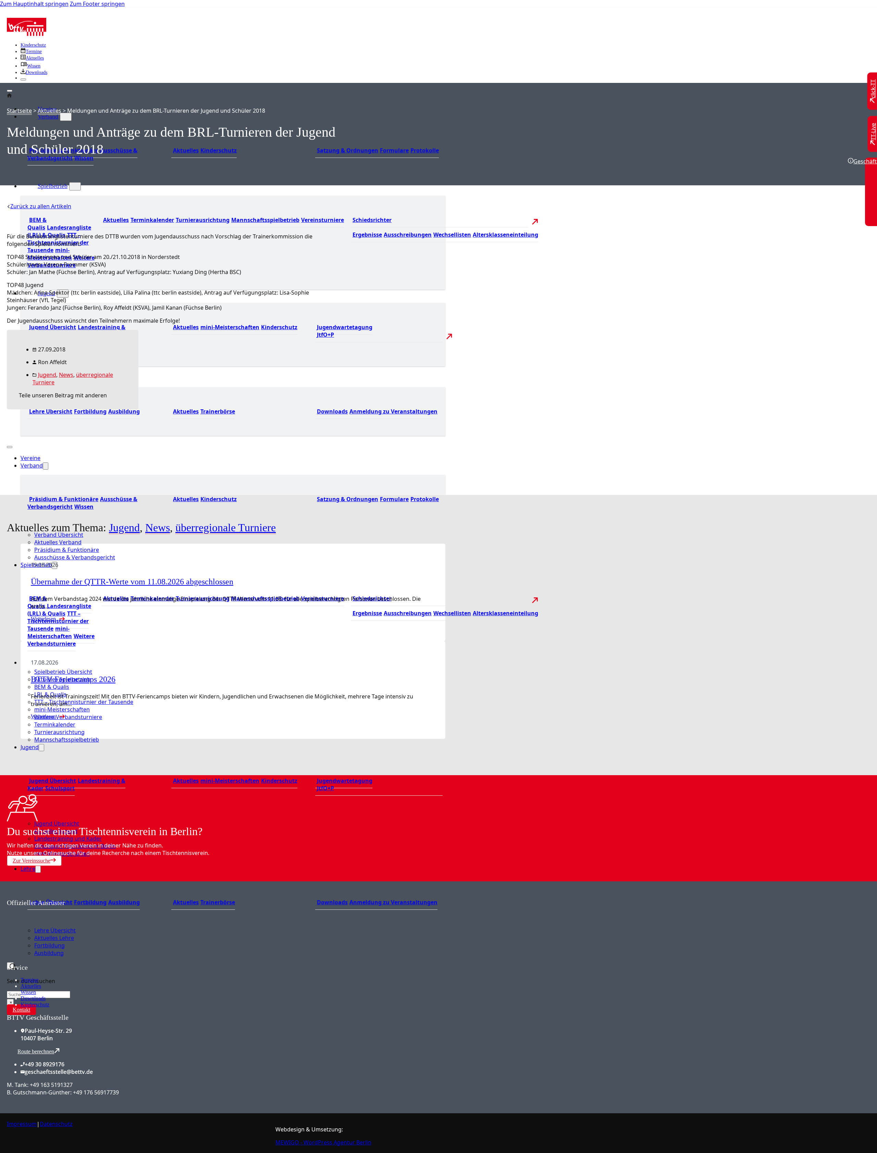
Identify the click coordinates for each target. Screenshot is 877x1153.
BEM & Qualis (37, 223)
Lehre (28, 868)
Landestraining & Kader (76, 784)
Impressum (22, 1124)
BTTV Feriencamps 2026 (73, 679)
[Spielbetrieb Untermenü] (75, 186)
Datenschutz (56, 1124)
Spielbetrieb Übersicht (63, 671)
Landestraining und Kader (68, 838)
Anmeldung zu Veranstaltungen (393, 411)
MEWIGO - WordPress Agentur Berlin (323, 1142)
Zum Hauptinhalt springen (34, 4)
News (66, 375)
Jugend (30, 747)
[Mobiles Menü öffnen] (9, 447)
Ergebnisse (367, 234)
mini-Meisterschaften (229, 327)
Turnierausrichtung (203, 220)
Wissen (84, 158)
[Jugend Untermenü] (41, 747)
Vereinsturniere (322, 220)
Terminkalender (152, 220)
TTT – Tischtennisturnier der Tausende (58, 621)
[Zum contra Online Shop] (58, 959)
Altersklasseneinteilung (505, 234)
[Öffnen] (9, 91)
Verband (48, 116)
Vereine (30, 458)
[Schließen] (23, 79)
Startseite (19, 110)
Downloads (332, 411)
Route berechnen (35, 1051)
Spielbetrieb (52, 186)
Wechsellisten (452, 234)
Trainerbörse (217, 411)
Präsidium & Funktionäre (63, 499)
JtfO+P (325, 334)
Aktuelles (186, 150)
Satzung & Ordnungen (347, 150)
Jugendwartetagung (344, 327)
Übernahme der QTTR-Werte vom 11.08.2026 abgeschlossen (132, 581)
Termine (29, 980)
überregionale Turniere (225, 527)
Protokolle (424, 150)
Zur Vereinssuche (31, 861)
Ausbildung (124, 902)
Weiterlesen (43, 716)
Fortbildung (90, 902)
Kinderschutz (33, 45)
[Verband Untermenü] (66, 117)
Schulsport (60, 788)
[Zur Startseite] (26, 34)
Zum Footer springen (97, 4)
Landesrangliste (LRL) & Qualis (59, 609)
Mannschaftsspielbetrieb (265, 220)
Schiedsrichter (372, 220)
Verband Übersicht (58, 534)
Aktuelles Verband (58, 542)
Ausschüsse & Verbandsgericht (74, 557)
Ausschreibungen (408, 234)
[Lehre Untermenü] (38, 869)
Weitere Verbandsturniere (61, 639)
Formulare (394, 150)
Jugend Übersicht (52, 327)
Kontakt (21, 1010)
